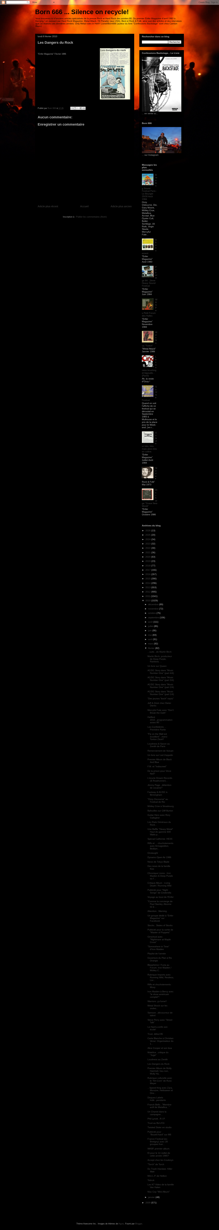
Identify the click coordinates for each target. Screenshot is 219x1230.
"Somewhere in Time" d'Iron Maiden (158, 947)
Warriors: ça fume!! (157, 1001)
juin (150, 630)
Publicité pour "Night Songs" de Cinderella (159, 891)
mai (150, 635)
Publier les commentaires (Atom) (91, 217)
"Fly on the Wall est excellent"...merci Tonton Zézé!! (157, 737)
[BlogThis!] (74, 108)
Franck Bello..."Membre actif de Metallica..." (159, 1106)
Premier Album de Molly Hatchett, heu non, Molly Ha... (159, 1071)
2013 (148, 587)
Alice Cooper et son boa (159, 1048)
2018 (148, 565)
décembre (153, 604)
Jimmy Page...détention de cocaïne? (159, 786)
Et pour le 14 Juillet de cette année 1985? (158, 1154)
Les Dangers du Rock (158, 1064)
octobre (152, 613)
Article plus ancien (121, 206)
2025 (148, 535)
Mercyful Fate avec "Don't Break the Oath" (160, 711)
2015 (148, 578)
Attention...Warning (157, 911)
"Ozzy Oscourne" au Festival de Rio (157, 800)
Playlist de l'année (156, 953)
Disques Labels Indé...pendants (156, 1099)
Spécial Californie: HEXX (159, 839)
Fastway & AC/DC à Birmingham (157, 793)
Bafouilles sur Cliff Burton (160, 810)
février (151, 648)
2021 (148, 552)
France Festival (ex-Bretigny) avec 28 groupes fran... (157, 1142)
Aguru (121, 1223)
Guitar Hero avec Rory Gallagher (158, 816)
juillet (151, 626)
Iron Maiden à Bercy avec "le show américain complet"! (160, 994)
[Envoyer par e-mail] (71, 108)
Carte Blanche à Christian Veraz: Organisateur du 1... (160, 1041)
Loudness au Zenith (157, 1059)
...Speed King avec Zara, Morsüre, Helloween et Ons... (160, 1090)
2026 (148, 530)
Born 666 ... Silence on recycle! (82, 11)
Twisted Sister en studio (159, 1127)
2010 (148, 600)
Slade (156, 472)
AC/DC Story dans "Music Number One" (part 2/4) (160, 685)
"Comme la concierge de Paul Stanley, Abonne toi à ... (160, 904)
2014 (148, 583)
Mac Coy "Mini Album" (158, 1191)
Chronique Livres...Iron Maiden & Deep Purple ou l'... (160, 876)
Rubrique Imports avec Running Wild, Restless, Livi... (160, 977)
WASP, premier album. (158, 1148)
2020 (148, 556)
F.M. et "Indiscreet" (157, 766)
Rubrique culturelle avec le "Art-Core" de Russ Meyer (159, 1081)
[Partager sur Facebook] (81, 108)
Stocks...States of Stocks (160, 925)
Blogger (138, 1223)
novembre (153, 608)
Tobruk (150, 1180)
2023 (148, 543)
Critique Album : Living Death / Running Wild (159, 884)
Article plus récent (48, 206)
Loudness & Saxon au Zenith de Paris (158, 745)
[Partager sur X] (78, 108)
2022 (148, 548)
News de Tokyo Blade (158, 861)
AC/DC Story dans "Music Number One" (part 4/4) (160, 671)
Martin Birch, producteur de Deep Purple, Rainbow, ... (159, 659)
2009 (148, 1202)
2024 (148, 539)
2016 (148, 574)
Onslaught (152, 853)
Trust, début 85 (155, 1034)
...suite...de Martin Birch (159, 651)
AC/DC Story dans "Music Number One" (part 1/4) (160, 692)
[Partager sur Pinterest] (84, 108)
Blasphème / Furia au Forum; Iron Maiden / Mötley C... (159, 968)
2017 (148, 570)
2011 (148, 596)
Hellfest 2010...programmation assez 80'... (160, 720)
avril (150, 639)
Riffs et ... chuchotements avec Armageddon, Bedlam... (160, 846)
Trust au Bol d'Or (156, 1123)
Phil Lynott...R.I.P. (156, 1118)
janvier (152, 1197)
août (150, 622)
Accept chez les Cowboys (160, 1160)
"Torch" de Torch (155, 1164)
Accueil (84, 206)
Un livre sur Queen (157, 666)
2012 (148, 591)
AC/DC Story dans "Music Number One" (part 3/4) (160, 678)
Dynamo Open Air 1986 (159, 857)
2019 (148, 561)
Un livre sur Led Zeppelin (160, 755)
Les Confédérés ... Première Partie (156, 728)
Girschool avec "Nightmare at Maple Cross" (159, 939)
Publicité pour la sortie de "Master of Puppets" (160, 931)
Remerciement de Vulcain (160, 750)
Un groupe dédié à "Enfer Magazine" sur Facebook (160, 918)
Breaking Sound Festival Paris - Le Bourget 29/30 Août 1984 (149, 187)
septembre (154, 617)
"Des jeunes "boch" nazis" (160, 698)
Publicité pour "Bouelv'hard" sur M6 (159, 1133)
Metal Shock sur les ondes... (157, 1007)
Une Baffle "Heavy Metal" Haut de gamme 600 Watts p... (160, 832)
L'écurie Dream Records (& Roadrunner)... (159, 779)
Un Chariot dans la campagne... (156, 1113)
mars (151, 643)
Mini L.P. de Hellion (157, 1176)
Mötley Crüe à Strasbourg (160, 806)
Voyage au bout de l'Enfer (160, 897)
